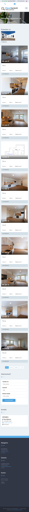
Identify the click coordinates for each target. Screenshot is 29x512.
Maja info (4, 42)
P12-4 (4, 161)
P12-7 (4, 257)
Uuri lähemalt (5, 73)
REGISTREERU (12, 1)
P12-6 (4, 225)
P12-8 (4, 289)
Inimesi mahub (6, 393)
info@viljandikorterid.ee (6, 466)
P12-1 (4, 65)
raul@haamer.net (8, 422)
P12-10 (4, 353)
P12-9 (4, 321)
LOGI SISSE (5, 1)
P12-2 (4, 97)
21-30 (16, 367)
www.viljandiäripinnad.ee (16, 509)
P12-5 (4, 193)
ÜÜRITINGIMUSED (20, 1)
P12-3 (4, 129)
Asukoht (4, 387)
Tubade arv (5, 381)
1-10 (7, 367)
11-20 (11, 367)
